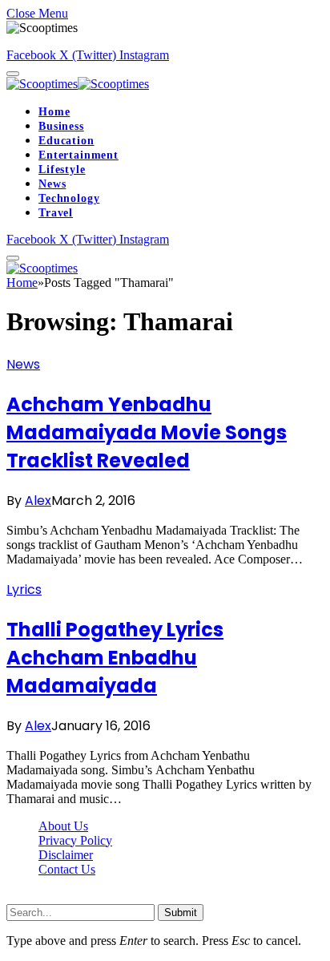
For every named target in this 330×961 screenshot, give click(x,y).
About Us (63, 826)
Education (66, 141)
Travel (55, 213)
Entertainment (78, 155)
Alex (38, 500)
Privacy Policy (75, 840)
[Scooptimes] (77, 84)
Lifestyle (62, 170)
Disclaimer (65, 855)
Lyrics (24, 589)
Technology (68, 198)
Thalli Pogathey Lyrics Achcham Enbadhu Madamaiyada (114, 657)
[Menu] (12, 73)
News (52, 184)
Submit (180, 912)
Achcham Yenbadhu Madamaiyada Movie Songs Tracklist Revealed (146, 432)
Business (61, 126)
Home (54, 112)
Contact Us (66, 869)
